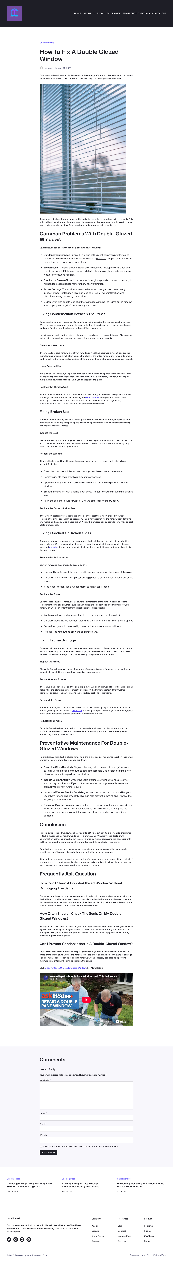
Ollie (45, 1255)
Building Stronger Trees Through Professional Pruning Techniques (80, 1185)
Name (43, 1113)
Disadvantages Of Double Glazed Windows (65, 967)
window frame (92, 397)
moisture (101, 258)
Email (43, 1124)
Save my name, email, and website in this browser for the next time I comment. (80, 1146)
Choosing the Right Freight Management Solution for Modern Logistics (30, 1185)
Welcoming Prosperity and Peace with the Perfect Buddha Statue (140, 1185)
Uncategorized (47, 42)
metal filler (77, 710)
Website (43, 1135)
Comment (45, 1079)
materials (53, 547)
